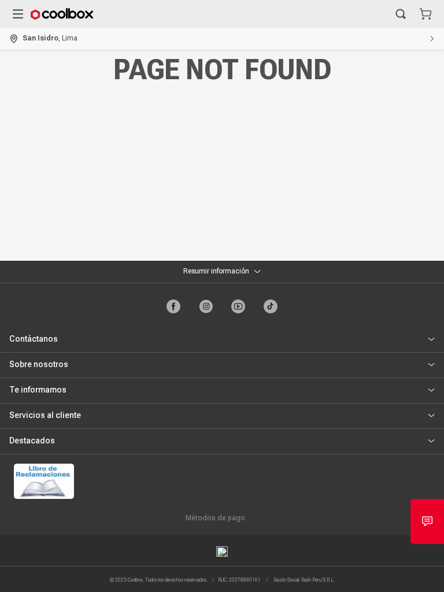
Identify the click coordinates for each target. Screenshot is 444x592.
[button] (400, 14)
